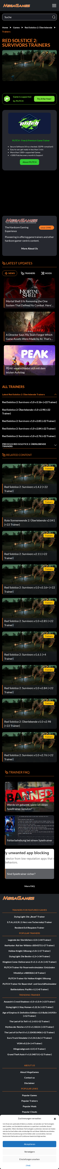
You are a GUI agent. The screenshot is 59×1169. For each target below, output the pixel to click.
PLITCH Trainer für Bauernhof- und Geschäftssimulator (30, 984)
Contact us (29, 1077)
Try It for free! (44, 98)
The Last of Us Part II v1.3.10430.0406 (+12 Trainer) (29, 1032)
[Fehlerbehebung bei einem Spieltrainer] (29, 830)
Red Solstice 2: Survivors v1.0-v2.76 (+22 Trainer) (28, 436)
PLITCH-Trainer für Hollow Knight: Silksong (29, 978)
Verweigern (29, 1151)
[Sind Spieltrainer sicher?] (29, 863)
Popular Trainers (29, 1100)
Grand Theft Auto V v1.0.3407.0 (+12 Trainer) (29, 1054)
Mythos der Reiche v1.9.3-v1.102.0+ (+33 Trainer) (29, 1027)
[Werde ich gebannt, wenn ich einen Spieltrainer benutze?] (29, 796)
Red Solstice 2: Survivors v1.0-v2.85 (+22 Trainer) (28, 420)
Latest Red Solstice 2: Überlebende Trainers (23, 394)
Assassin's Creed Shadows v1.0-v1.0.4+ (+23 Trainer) (29, 1001)
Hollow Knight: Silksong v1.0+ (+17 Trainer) (29, 951)
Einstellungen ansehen (29, 1159)
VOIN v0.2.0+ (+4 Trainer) (29, 1043)
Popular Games (29, 1095)
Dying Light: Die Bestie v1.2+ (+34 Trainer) (29, 956)
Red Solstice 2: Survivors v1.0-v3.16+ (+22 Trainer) (29, 402)
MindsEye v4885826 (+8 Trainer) (30, 973)
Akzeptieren (29, 1144)
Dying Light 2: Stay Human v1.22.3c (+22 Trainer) (29, 1007)
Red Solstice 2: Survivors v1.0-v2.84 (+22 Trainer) (28, 428)
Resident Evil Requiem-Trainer (29, 927)
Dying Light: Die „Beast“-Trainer (29, 916)
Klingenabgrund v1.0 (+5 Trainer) (29, 1049)
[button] (55, 1118)
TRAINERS (30, 273)
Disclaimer (29, 1083)
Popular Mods (29, 1106)
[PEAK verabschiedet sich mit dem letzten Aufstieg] (29, 360)
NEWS (11, 273)
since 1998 (46, 227)
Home (5, 27)
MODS (48, 273)
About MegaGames (29, 1072)
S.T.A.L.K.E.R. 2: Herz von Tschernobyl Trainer (29, 922)
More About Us (29, 248)
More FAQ (29, 886)
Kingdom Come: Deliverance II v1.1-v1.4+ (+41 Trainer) (29, 962)
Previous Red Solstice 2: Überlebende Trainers (24, 445)
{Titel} (28, 1165)
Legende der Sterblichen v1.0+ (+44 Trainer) (29, 940)
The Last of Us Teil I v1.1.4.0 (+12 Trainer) (29, 1021)
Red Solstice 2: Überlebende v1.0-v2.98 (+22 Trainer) (26, 411)
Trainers (6, 31)
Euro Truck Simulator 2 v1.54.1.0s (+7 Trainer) (29, 1038)
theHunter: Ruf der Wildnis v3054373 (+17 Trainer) (29, 945)
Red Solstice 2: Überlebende (38, 27)
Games (16, 27)
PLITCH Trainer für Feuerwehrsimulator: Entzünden (29, 967)
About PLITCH (29, 162)
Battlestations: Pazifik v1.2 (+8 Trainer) (29, 989)
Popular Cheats (29, 1111)
